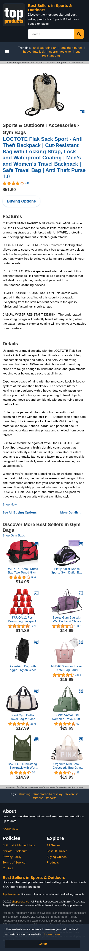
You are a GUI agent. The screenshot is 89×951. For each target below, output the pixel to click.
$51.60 (9, 189)
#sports (51, 798)
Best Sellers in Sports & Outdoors (34, 877)
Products (53, 862)
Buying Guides (57, 857)
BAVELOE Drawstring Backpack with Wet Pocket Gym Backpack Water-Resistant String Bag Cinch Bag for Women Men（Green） (22, 766)
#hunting (24, 794)
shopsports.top (20, 901)
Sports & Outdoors (23, 125)
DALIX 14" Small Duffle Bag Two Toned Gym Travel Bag (22, 570)
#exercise (72, 794)
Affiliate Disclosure (15, 851)
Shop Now (10, 504)
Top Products (11, 894)
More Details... (70, 512)
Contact (8, 868)
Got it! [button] (43, 944)
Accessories (62, 125)
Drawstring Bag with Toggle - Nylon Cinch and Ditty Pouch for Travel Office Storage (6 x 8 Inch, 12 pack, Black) (22, 668)
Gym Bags (14, 132)
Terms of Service (14, 862)
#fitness (38, 798)
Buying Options (21, 201)
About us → (11, 829)
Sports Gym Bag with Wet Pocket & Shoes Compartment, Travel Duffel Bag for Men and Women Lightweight (67, 619)
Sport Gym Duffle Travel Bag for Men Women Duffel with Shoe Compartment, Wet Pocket (22, 717)
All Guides (53, 845)
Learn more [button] (52, 934)
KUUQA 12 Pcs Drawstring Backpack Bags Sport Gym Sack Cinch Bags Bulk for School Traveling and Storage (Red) (22, 619)
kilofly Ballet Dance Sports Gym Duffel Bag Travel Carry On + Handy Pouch (67, 570)
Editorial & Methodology (19, 845)
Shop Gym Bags (14, 535)
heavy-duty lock (33, 51)
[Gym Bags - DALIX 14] (36, 544)
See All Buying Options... (21, 512)
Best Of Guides (57, 851)
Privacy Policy (12, 857)
